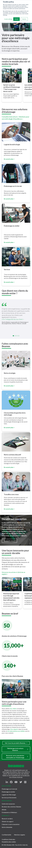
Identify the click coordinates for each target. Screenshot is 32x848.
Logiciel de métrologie (12, 144)
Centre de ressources (8, 804)
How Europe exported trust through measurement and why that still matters (11, 597)
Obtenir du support (7, 821)
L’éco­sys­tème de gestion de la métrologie (14, 414)
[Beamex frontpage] (16, 765)
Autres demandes (7, 827)
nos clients (13, 708)
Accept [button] (16, 19)
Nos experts (14, 729)
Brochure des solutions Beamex (11, 807)
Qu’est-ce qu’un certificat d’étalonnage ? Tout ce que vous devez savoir (11, 88)
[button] (13, 335)
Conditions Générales (8, 839)
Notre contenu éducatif (12, 455)
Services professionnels (9, 797)
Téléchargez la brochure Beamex (15, 749)
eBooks (4, 809)
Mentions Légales (19, 835)
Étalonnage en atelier (11, 226)
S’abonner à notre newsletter (11, 824)
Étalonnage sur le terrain (13, 186)
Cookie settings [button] (8, 19)
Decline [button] (24, 19)
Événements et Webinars (9, 812)
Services (7, 269)
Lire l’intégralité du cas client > (13, 319)
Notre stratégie (9, 373)
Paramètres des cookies (9, 842)
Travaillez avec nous (11, 494)
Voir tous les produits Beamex (15, 743)
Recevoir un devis (7, 818)
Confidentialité (6, 835)
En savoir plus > (9, 427)
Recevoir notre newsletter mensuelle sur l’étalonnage (15, 756)
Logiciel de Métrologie (9, 795)
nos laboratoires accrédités (16, 731)
